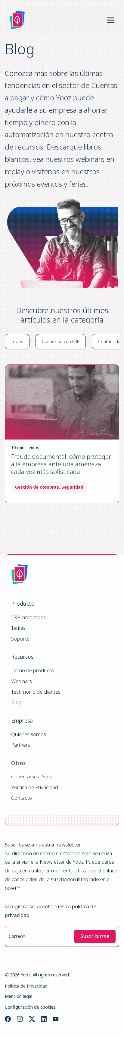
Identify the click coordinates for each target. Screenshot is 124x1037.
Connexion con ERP (60, 341)
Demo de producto (32, 670)
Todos (17, 341)
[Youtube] (56, 1019)
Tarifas (18, 628)
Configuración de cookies (30, 1007)
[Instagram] (20, 1019)
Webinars (21, 681)
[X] (32, 1019)
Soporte (20, 639)
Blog (16, 702)
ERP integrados (28, 617)
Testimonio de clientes (35, 692)
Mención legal (18, 996)
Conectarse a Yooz (32, 777)
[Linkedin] (44, 1019)
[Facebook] (8, 1019)
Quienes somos (28, 734)
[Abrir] (110, 20)
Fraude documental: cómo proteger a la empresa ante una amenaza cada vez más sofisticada (61, 464)
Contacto (21, 798)
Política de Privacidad (26, 986)
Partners (20, 745)
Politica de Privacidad (34, 787)
